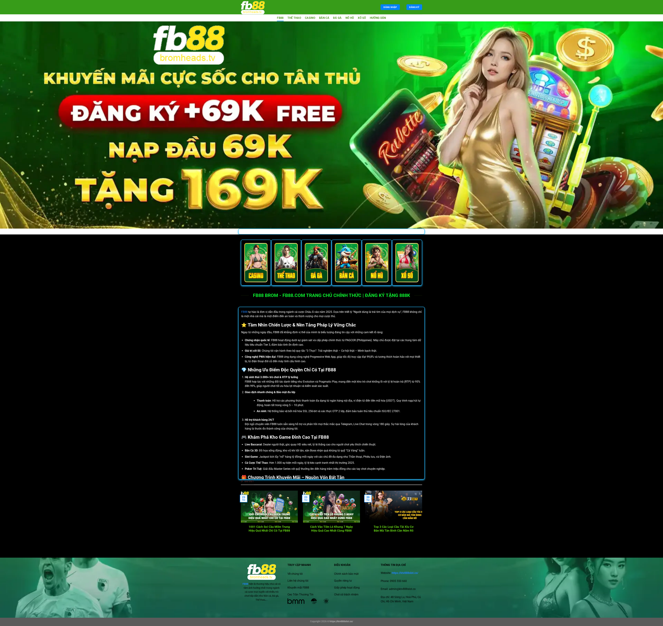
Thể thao (294, 18)
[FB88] (256, 7)
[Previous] (246, 512)
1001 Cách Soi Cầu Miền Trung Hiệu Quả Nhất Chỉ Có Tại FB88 (269, 528)
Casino (310, 18)
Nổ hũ (349, 18)
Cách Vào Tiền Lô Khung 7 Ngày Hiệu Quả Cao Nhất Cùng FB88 (331, 528)
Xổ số (362, 18)
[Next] (417, 512)
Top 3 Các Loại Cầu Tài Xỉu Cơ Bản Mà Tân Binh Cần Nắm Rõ (394, 528)
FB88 (280, 18)
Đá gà (337, 18)
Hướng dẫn (378, 18)
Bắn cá (324, 18)
